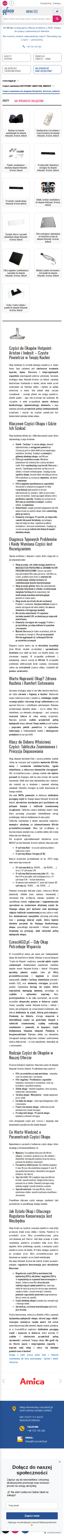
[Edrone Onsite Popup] (32, 767)
